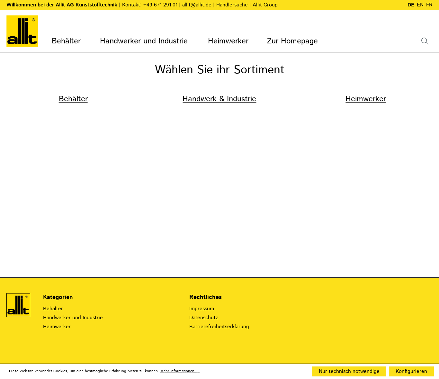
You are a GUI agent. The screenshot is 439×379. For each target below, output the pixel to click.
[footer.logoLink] (18, 305)
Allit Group (265, 5)
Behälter (73, 99)
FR (429, 5)
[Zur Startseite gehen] (22, 31)
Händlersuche (232, 5)
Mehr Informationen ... (180, 371)
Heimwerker (365, 99)
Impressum (201, 308)
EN (420, 5)
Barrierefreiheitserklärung (219, 326)
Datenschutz (203, 317)
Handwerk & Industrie (219, 99)
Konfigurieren (411, 371)
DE (411, 5)
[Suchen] (425, 41)
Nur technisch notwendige (349, 371)
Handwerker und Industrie (73, 317)
